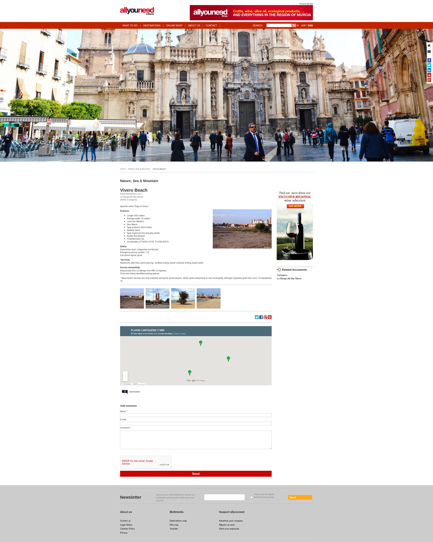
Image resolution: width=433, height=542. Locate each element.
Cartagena (282, 275)
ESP (303, 25)
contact (211, 25)
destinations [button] (152, 25)
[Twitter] (429, 65)
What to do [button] (130, 25)
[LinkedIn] (429, 70)
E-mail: (123, 419)
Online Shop (174, 25)
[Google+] (429, 80)
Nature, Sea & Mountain (139, 168)
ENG (310, 25)
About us (126, 512)
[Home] (429, 45)
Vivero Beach (159, 168)
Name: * (124, 411)
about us (194, 25)
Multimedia (177, 512)
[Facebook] (429, 60)
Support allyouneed (231, 512)
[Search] (294, 25)
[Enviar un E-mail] (429, 51)
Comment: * (125, 427)
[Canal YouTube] (429, 75)
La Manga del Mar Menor (289, 278)
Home (123, 168)
